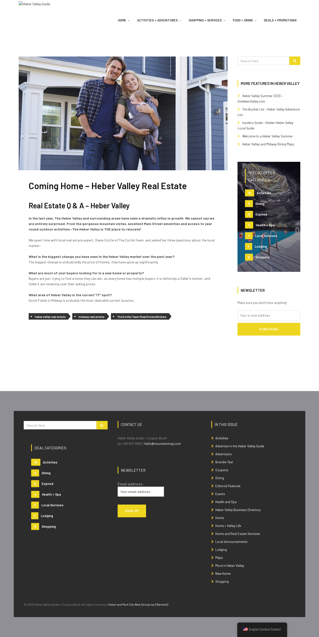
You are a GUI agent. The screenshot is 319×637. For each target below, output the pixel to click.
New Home (223, 574)
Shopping (259, 257)
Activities (259, 193)
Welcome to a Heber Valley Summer (267, 136)
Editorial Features (227, 486)
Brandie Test (224, 462)
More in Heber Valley (229, 566)
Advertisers (223, 454)
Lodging (257, 246)
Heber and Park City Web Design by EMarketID (138, 604)
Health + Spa (261, 225)
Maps (219, 558)
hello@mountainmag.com (162, 444)
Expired (257, 214)
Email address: (131, 484)
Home (122, 20)
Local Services (262, 235)
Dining (256, 203)
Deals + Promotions (280, 20)
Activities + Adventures (157, 20)
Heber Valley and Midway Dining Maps (268, 144)
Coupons (221, 470)
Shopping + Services (205, 20)
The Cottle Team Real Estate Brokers (141, 316)
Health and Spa (226, 502)
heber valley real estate (50, 316)
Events (220, 494)
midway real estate (91, 316)
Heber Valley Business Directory (238, 510)
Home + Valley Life (228, 526)
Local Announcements (231, 542)
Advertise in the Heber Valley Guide (239, 446)
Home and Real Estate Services (237, 534)
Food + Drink (243, 20)
